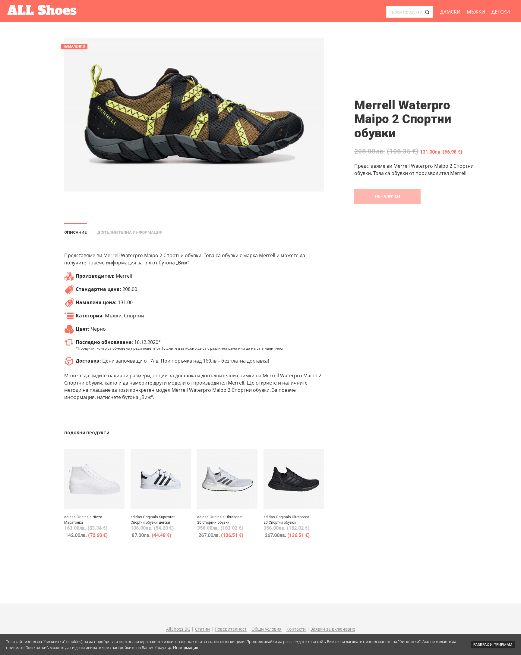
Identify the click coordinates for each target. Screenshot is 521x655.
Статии (202, 629)
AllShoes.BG (178, 629)
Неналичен (387, 196)
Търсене (427, 12)
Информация (185, 647)
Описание (75, 232)
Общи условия (266, 629)
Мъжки (476, 11)
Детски (500, 11)
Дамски (450, 11)
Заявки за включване (333, 629)
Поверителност (231, 629)
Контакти (296, 629)
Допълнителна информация (130, 232)
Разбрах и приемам (492, 644)
